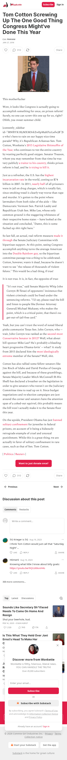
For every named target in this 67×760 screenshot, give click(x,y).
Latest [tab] (15, 598)
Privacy (49, 733)
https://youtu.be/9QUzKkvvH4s (27, 568)
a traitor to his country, (33, 163)
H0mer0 (14, 559)
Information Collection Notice (43, 713)
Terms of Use (51, 710)
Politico (8, 454)
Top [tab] (6, 598)
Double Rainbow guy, (26, 253)
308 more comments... (14, 581)
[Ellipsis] (62, 539)
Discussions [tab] (27, 598)
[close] (57, 645)
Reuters (20, 454)
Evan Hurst (22, 623)
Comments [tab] (10, 509)
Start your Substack (25, 745)
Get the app (49, 745)
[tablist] (17, 509)
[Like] (6, 50)
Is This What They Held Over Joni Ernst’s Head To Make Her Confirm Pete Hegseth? (25, 639)
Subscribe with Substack (36, 703)
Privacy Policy (35, 717)
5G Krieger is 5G (19, 539)
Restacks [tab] (24, 509)
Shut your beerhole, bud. (16, 619)
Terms (58, 733)
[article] (33, 617)
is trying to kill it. (39, 167)
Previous (12, 486)
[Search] (61, 598)
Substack (17, 753)
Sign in (60, 4)
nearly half (38, 184)
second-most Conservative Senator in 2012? (33, 336)
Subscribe (48, 4)
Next (56, 486)
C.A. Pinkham (9, 39)
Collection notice (34, 736)
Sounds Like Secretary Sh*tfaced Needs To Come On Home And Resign (25, 611)
